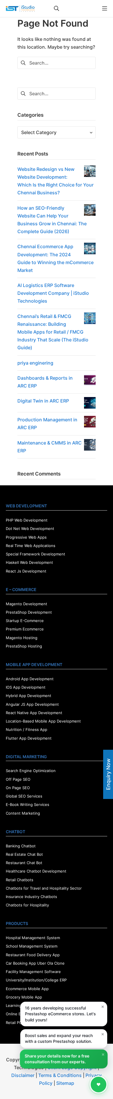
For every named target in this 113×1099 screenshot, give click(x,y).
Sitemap (65, 1083)
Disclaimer (22, 1075)
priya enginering (35, 363)
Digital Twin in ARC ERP (43, 401)
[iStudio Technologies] (20, 8)
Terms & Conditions (60, 1075)
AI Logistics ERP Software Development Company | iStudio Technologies (53, 293)
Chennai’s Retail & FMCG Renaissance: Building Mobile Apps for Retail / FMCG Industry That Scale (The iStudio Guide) (52, 332)
